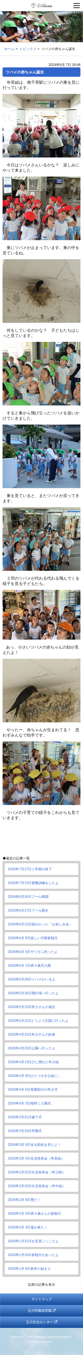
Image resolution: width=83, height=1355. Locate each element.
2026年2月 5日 (34, 1213)
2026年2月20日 (37, 1186)
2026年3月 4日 (36, 1158)
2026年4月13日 (33, 1062)
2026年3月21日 (25, 1117)
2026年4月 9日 (34, 1076)
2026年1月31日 (33, 1241)
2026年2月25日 (37, 1172)
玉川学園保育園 (40, 1310)
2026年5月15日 (31, 1007)
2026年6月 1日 (29, 965)
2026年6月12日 (40, 924)
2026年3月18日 (25, 1131)
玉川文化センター (40, 1322)
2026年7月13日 (33, 883)
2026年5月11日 (38, 1020)
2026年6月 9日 (33, 938)
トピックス (27, 49)
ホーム (9, 49)
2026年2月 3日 (27, 1227)
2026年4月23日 (31, 1034)
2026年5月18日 (33, 993)
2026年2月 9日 (24, 1200)
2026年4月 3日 (29, 1103)
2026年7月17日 (30, 869)
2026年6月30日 (28, 896)
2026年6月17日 (28, 910)
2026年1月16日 (33, 1255)
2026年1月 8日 (29, 1268)
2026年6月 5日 (33, 952)
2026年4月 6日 (33, 1089)
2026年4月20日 (31, 1048)
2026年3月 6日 (34, 1144)
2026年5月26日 (31, 979)
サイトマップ (41, 1299)
